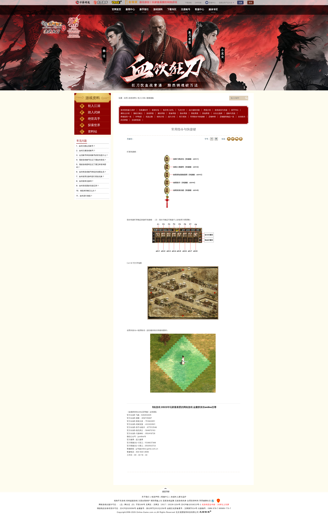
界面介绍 (207, 110)
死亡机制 (182, 116)
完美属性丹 (143, 110)
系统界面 (194, 113)
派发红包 (155, 110)
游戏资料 (132, 98)
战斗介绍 (171, 116)
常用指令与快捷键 (197, 116)
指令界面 (183, 113)
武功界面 (124, 120)
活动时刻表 (136, 120)
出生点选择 (217, 113)
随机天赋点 (138, 113)
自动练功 (241, 116)
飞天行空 (181, 110)
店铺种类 (212, 116)
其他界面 (205, 113)
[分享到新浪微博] (232, 139)
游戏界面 (150, 113)
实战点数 (149, 116)
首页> (126, 98)
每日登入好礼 (168, 110)
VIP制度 (138, 116)
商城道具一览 (126, 116)
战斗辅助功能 (194, 110)
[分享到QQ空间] (228, 139)
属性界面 (161, 113)
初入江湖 (141, 98)
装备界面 (172, 113)
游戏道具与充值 (221, 110)
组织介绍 (160, 116)
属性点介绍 (125, 113)
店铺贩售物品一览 (227, 116)
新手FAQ (234, 110)
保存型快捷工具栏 (128, 110)
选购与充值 (230, 113)
